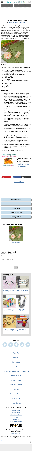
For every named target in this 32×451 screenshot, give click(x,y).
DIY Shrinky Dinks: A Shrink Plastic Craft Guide (23, 164)
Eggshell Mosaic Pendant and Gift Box (22, 330)
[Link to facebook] (4, 344)
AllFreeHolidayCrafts (16, 415)
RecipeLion (16, 419)
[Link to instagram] (22, 344)
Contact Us (16, 362)
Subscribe (16, 389)
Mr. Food (16, 417)
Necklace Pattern (16, 212)
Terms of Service (16, 394)
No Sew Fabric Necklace (22, 310)
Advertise (16, 357)
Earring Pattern (16, 217)
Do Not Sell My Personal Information (16, 371)
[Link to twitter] (10, 344)
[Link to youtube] (27, 344)
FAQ (16, 367)
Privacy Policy (16, 380)
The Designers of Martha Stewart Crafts (17, 22)
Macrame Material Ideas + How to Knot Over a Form (9, 331)
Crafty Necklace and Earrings (16, 243)
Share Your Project (16, 385)
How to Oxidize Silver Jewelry (22, 291)
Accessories (16, 208)
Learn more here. (16, 433)
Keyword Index (16, 376)
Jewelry (16, 204)
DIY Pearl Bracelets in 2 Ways (9, 291)
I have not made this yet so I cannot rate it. (13, 256)
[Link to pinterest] (16, 344)
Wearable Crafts (16, 200)
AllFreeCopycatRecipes (16, 421)
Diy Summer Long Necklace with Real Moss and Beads (9, 311)
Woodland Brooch (19, 182)
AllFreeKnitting (16, 412)
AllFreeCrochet (16, 410)
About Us (16, 353)
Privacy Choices (16, 403)
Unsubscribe (16, 398)
